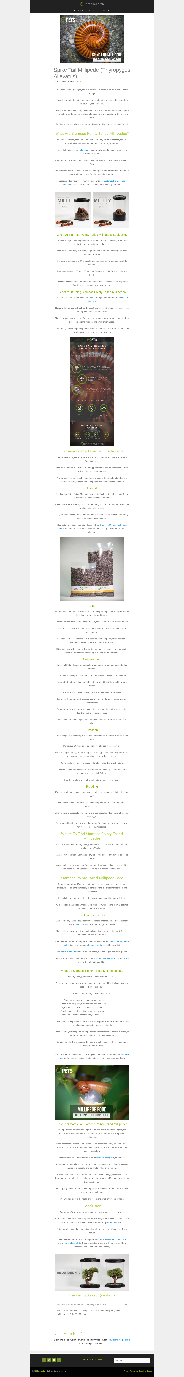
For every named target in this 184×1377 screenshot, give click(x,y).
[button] (142, 651)
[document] (92, 688)
